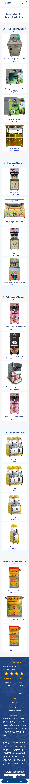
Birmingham (17, 743)
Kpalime (12, 752)
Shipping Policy (14, 707)
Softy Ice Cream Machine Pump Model (14, 357)
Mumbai (19, 732)
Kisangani (19, 750)
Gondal (9, 727)
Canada (13, 745)
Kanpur (17, 731)
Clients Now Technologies (17, 772)
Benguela (11, 743)
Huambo (19, 749)
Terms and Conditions (14, 705)
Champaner (22, 719)
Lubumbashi (10, 755)
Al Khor (19, 740)
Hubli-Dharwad (6, 728)
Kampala (5, 750)
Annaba (17, 742)
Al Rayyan (23, 740)
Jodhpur (14, 729)
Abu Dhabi (5, 740)
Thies (13, 762)
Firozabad (10, 725)
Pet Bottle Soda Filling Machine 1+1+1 (14, 649)
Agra (4, 717)
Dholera (15, 724)
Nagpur (23, 732)
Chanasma (5, 721)
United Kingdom (7, 763)
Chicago (17, 745)
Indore (19, 728)
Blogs (20, 693)
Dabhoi (11, 722)
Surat (14, 734)
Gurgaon (14, 727)
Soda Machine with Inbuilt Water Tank (14, 282)
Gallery (20, 688)
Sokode (23, 760)
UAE (24, 762)
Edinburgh (5, 748)
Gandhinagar (23, 725)
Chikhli (23, 721)
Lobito (10, 753)
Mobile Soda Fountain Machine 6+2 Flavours (14, 252)
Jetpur (18, 729)
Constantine (22, 745)
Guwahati (19, 727)
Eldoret (11, 748)
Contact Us (21, 690)
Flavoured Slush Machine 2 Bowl (15, 518)
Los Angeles (22, 753)
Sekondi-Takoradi (7, 760)
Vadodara (18, 734)
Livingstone (5, 753)
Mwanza (15, 757)
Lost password (8, 688)
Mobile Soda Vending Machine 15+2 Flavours (15, 222)
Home (20, 682)
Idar (17, 728)
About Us (20, 685)
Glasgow (23, 748)
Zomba (5, 764)
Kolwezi (8, 752)
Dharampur (10, 724)
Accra (9, 740)
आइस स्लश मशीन (14, 459)
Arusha (23, 742)
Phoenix (20, 759)
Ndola (4, 759)
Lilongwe (21, 752)
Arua (20, 742)
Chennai (18, 721)
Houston (15, 749)
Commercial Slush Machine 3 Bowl (14, 488)
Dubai (24, 746)
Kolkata (5, 732)
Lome (14, 753)
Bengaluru (18, 718)
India (8, 735)
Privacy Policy (14, 702)
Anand (13, 718)
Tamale (9, 762)
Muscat (11, 757)
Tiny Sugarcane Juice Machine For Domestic (14, 89)
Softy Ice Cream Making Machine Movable (14, 417)
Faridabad (5, 725)
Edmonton (16, 748)
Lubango (5, 755)
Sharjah (18, 760)
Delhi (24, 722)
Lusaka (20, 755)
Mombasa (17, 756)
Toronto (17, 762)
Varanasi (23, 734)
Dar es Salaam (10, 746)
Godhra (5, 727)
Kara (13, 750)
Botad (17, 719)
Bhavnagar (5, 719)
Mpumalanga (6, 757)
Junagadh (23, 729)
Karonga (9, 750)
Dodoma (16, 746)
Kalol (4, 731)
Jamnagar (9, 729)
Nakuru (23, 757)
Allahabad (19, 717)
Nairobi (19, 757)
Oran (13, 759)
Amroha (9, 718)
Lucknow (10, 732)
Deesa (20, 722)
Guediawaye (6, 749)
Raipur (11, 734)
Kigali (15, 750)
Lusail (24, 755)
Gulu (11, 749)
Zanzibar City (22, 763)
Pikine (24, 759)
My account (8, 682)
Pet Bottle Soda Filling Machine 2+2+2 (14, 620)
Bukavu (5, 745)
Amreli (23, 717)
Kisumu (23, 750)
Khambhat (22, 731)
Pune (8, 734)
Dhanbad (5, 724)
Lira (24, 752)
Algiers (13, 742)
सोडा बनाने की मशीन (14, 192)
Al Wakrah (5, 742)
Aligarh (14, 717)
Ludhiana (15, 732)
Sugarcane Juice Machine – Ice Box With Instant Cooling (14, 59)
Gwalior (23, 727)
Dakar (4, 746)
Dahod (15, 722)
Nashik (4, 734)
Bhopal (10, 719)
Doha (20, 746)
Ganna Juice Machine (14, 119)
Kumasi (16, 752)
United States (15, 763)
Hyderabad (13, 728)
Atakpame (5, 743)
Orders (8, 685)
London (17, 753)
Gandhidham (16, 725)
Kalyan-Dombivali (11, 731)
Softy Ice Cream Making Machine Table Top (15, 386)
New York (9, 759)
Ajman (15, 740)
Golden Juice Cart (14, 148)
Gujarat (5, 735)
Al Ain (9, 742)
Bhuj (14, 719)
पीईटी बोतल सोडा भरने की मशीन (14, 591)
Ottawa (16, 759)
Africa (12, 740)
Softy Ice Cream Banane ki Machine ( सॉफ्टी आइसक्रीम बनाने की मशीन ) (14, 327)
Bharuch (23, 718)
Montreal (23, 756)
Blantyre (23, 743)
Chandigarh (12, 721)
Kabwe (23, 749)
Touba (21, 762)
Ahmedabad (9, 717)
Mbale (11, 756)
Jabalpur (24, 728)
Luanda (16, 755)
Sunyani (5, 762)
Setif (14, 760)
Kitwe (4, 752)
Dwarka (23, 724)
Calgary (8, 745)
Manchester (6, 756)
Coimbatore (6, 722)
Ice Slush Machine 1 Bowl (14, 547)
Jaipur (5, 729)
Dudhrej (19, 724)
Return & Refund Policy (14, 710)
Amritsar (5, 718)
